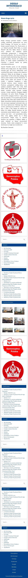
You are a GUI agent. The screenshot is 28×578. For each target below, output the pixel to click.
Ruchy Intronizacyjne (9, 263)
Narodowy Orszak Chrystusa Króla (12, 294)
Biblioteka (14, 567)
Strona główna (14, 553)
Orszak (14, 569)
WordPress (13, 576)
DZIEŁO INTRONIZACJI (14, 4)
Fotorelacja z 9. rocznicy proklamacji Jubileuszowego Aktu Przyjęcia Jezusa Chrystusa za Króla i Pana (11, 284)
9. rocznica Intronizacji (9, 292)
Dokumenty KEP (8, 250)
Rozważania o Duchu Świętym (10, 20)
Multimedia (6, 256)
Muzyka (6, 258)
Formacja (6, 251)
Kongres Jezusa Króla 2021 (10, 254)
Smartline (20, 576)
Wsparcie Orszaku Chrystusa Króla (12, 295)
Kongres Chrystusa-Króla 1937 (11, 253)
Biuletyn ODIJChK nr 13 (9, 276)
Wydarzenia (7, 264)
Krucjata (14, 564)
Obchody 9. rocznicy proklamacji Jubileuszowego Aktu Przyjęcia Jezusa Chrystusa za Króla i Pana (11, 289)
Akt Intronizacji (7, 248)
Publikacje (6, 259)
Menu (3, 13)
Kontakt (14, 572)
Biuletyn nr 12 (7, 281)
